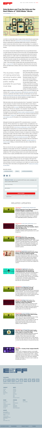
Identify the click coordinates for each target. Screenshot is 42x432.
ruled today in (25, 217)
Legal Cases (15, 405)
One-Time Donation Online (6, 414)
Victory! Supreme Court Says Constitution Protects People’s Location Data (26, 210)
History (14, 392)
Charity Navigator (19, 383)
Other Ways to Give (6, 420)
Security (4, 391)
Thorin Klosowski (26, 329)
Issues (24, 2)
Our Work (27, 2)
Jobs (14, 395)
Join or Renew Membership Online (6, 412)
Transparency (5, 405)
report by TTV (10, 63)
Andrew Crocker (26, 207)
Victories (14, 391)
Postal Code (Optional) (9, 184)
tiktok (33, 380)
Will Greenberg (7, 13)
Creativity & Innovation (6, 404)
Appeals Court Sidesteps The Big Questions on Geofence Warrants (24, 288)
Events (14, 404)
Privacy (17, 171)
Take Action (31, 2)
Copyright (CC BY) (4, 426)
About (21, 2)
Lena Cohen (25, 223)
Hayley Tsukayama (26, 313)
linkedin (29, 380)
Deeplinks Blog (18, 207)
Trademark (14, 426)
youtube (21, 380)
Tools (34, 2)
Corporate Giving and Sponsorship (6, 417)
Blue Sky (17, 380)
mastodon (5, 380)
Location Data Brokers (27, 171)
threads (37, 380)
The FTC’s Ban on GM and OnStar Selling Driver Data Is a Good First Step (26, 331)
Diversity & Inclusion (16, 397)
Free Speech (5, 401)
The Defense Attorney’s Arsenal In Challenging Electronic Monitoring (24, 270)
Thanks (34, 426)
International (5, 406)
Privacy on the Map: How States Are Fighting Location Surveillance (25, 301)
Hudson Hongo (30, 223)
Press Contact (25, 401)
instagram (13, 380)
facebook (9, 380)
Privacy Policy (25, 426)
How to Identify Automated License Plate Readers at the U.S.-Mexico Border (26, 252)
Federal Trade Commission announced (25, 333)
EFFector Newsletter (16, 407)
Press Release (18, 236)
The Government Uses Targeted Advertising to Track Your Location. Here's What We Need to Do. (26, 227)
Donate (37, 2)
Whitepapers (15, 406)
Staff (13, 396)
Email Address (7, 188)
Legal (4, 390)
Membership (5, 392)
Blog (14, 401)
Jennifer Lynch (33, 207)
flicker (25, 380)
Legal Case (17, 347)
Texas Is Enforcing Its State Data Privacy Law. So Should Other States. (26, 315)
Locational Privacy (8, 171)
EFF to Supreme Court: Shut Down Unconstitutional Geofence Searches (25, 238)
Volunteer (14, 390)
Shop (4, 419)
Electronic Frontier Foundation (7, 3)
